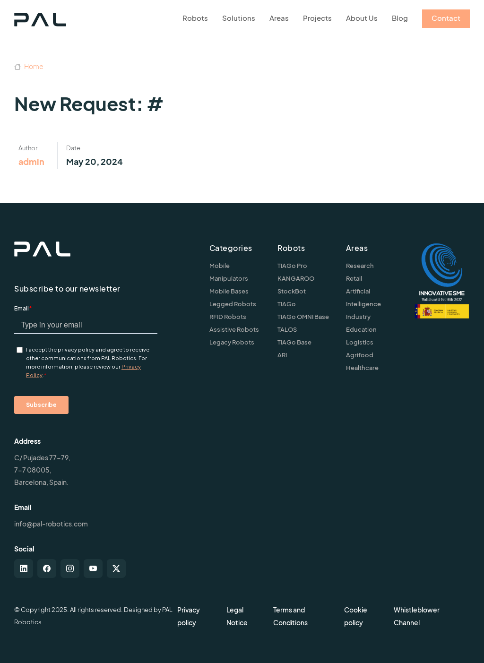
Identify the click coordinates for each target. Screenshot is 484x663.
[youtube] (93, 568)
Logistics (359, 342)
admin (31, 161)
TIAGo (286, 304)
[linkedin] (23, 568)
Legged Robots (232, 304)
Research (360, 265)
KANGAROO (295, 278)
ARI (282, 355)
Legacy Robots (231, 342)
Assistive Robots (234, 329)
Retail (354, 278)
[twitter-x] (116, 568)
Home (33, 66)
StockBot (291, 291)
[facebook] (46, 568)
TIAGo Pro (292, 265)
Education (361, 329)
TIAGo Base (294, 342)
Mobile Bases (229, 291)
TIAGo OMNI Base (303, 316)
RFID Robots (227, 316)
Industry (358, 316)
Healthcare (362, 367)
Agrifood (359, 355)
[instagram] (69, 568)
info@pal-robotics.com (51, 523)
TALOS (287, 329)
